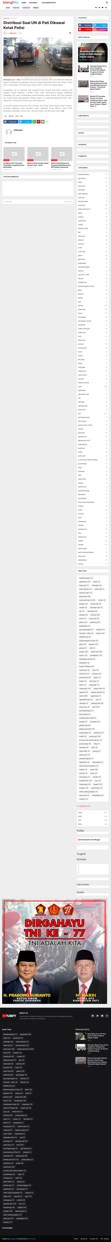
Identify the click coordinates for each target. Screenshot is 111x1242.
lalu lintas (93, 359)
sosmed (93, 514)
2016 (93, 824)
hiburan (93, 278)
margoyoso (93, 371)
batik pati (93, 197)
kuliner (93, 356)
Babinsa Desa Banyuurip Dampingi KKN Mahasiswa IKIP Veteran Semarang (61, 165)
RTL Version (104, 1239)
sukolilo (93, 525)
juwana (93, 305)
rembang (93, 471)
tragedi (93, 541)
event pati (93, 251)
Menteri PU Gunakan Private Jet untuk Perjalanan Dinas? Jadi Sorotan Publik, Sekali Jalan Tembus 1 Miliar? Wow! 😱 (98, 101)
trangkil (93, 544)
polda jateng (93, 444)
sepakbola (93, 494)
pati (21, 116)
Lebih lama (67, 201)
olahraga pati (93, 406)
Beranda (6, 18)
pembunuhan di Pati (93, 425)
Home (23, 3)
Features (33, 3)
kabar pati (93, 309)
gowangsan (93, 263)
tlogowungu (93, 537)
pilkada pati (93, 436)
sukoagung (93, 521)
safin (93, 475)
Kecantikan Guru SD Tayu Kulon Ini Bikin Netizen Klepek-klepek (96, 1036)
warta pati (93, 556)
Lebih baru (8, 201)
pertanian (93, 433)
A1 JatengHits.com (83, 806)
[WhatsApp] (34, 121)
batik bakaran (93, 194)
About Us (16, 7)
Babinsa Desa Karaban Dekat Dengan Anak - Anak (37, 164)
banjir (93, 182)
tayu (93, 533)
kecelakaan (93, 317)
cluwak (93, 224)
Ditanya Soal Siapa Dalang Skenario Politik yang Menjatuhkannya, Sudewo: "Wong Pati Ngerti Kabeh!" (98, 85)
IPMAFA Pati (93, 282)
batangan (93, 190)
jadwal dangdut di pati (93, 286)
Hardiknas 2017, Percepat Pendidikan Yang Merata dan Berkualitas (13, 165)
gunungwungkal (93, 267)
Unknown (18, 130)
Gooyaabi (32, 1239)
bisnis (93, 213)
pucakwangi (93, 464)
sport (93, 517)
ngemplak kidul (93, 394)
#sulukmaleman (93, 174)
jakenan (93, 294)
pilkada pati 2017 (93, 440)
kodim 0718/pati (93, 329)
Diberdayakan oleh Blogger (90, 840)
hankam (93, 271)
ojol (93, 398)
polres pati (93, 456)
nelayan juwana (93, 382)
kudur (93, 352)
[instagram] (107, 1016)
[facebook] (96, 8)
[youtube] (102, 8)
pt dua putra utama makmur (93, 460)
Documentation (49, 3)
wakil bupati (93, 548)
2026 (93, 812)
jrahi (93, 302)
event (93, 248)
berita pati (93, 205)
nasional (93, 379)
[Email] (43, 121)
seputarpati (93, 498)
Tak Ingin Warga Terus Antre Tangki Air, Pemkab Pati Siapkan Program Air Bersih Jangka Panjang (98, 70)
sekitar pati (93, 487)
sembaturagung (93, 490)
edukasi (14, 18)
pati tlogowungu (93, 417)
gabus (93, 255)
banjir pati (93, 186)
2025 (93, 816)
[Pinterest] (38, 121)
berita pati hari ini (93, 209)
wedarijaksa (93, 560)
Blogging (13, 1239)
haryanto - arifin (93, 274)
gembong (93, 259)
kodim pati (93, 332)
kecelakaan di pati (93, 321)
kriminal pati (93, 348)
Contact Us (26, 7)
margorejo (93, 367)
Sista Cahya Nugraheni (93, 502)
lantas (93, 363)
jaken (93, 290)
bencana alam (93, 201)
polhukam (93, 448)
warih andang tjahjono (93, 552)
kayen (93, 313)
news (17, 116)
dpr (93, 232)
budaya (93, 217)
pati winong (93, 421)
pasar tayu (93, 409)
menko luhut (93, 375)
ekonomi (93, 244)
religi (93, 467)
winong (93, 564)
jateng (93, 298)
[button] (107, 3)
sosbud (93, 506)
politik (93, 452)
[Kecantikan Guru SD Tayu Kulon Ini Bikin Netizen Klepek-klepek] (80, 1036)
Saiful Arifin (93, 479)
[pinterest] (106, 8)
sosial (93, 510)
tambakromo (93, 529)
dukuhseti (93, 236)
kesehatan (93, 325)
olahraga (93, 402)
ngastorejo (93, 390)
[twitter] (99, 8)
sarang (93, 483)
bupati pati (93, 221)
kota (93, 336)
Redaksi (35, 7)
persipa (93, 429)
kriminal (93, 344)
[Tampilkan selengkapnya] (47, 121)
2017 (93, 820)
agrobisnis (93, 178)
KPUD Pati (93, 340)
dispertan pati (93, 228)
